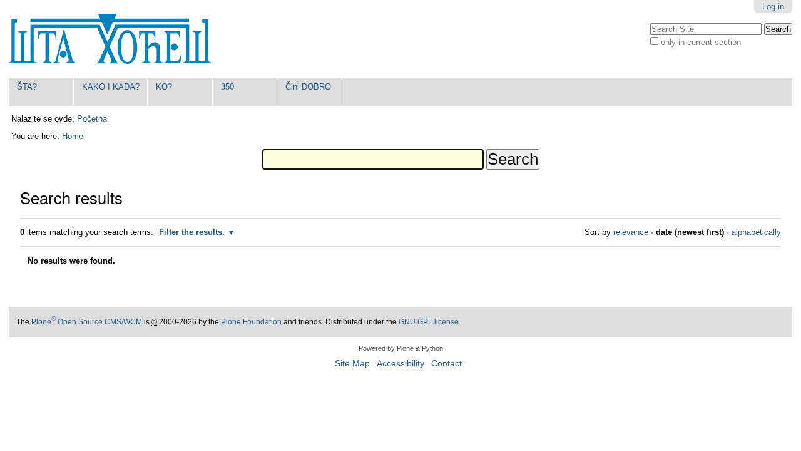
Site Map (352, 363)
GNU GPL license (429, 322)
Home (72, 136)
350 (227, 86)
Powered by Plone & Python (401, 348)
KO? (164, 86)
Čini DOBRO (308, 86)
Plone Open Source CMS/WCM (86, 322)
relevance (630, 232)
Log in (773, 6)
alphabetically (756, 232)
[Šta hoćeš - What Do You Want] (110, 39)
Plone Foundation (251, 322)
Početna (92, 118)
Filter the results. (193, 232)
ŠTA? (27, 86)
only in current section (701, 42)
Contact (446, 363)
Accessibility (400, 363)
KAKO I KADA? (111, 86)
